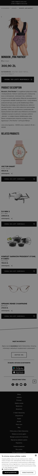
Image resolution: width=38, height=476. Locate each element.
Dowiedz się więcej (12, 467)
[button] (19, 469)
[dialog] (19, 238)
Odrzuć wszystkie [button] (27, 472)
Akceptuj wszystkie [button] (11, 472)
